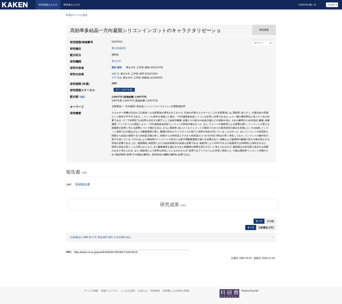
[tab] (173, 204)
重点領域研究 (119, 48)
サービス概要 (91, 290)
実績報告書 (82, 184)
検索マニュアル (109, 290)
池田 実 (115, 73)
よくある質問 (128, 290)
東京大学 (116, 61)
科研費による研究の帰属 (176, 290)
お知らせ (142, 290)
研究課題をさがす (48, 4)
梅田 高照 (117, 67)
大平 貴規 (117, 77)
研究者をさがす (72, 4)
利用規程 (155, 290)
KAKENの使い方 (307, 4)
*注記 (82, 96)
